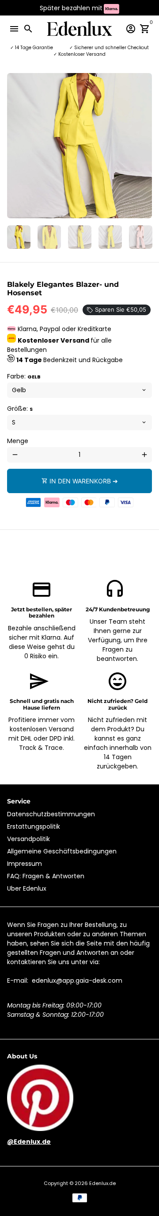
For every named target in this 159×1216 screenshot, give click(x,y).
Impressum (24, 863)
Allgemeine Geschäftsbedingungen (62, 851)
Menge (17, 440)
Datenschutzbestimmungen (51, 814)
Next (144, 146)
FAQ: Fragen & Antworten (45, 876)
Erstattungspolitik (33, 826)
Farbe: (24, 376)
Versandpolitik (28, 838)
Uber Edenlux (26, 888)
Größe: (20, 408)
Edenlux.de (102, 1183)
